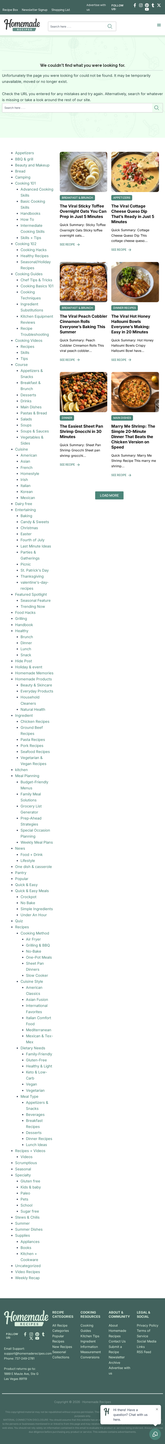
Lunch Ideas (36, 1144)
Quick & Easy (26, 884)
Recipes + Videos (30, 1150)
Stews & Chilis (27, 1217)
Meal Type (29, 1096)
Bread (20, 171)
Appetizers (24, 153)
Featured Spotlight (31, 594)
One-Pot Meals (39, 957)
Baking (26, 516)
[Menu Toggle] (159, 25)
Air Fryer (33, 939)
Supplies (22, 1235)
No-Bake (33, 951)
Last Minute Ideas (36, 546)
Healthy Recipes (35, 256)
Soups (26, 425)
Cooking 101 (25, 183)
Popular (21, 878)
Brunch (27, 637)
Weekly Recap (27, 1278)
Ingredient (24, 715)
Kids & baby (31, 1187)
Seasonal (23, 1169)
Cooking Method (35, 933)
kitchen (21, 769)
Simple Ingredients (37, 909)
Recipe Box (10, 9)
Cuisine (21, 449)
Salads (26, 419)
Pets (24, 1199)
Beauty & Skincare (36, 685)
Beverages (35, 1114)
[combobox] (77, 26)
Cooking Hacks (34, 250)
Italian (26, 485)
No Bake (28, 903)
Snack (26, 655)
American (29, 455)
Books (26, 1247)
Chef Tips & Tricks (36, 280)
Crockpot (28, 897)
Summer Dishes (29, 1229)
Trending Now (33, 606)
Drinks (26, 401)
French (27, 467)
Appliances (30, 1241)
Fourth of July (32, 540)
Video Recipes (27, 1271)
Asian (25, 461)
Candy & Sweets (35, 522)
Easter (26, 534)
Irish (24, 479)
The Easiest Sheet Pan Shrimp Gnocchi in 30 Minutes (81, 431)
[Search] (111, 26)
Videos (27, 1156)
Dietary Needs (33, 1048)
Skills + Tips (31, 237)
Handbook (24, 624)
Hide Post (23, 661)
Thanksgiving (32, 576)
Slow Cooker (37, 975)
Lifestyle (28, 860)
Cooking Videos (28, 340)
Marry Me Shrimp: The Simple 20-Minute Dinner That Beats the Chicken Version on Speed (133, 437)
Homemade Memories (34, 673)
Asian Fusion (37, 999)
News (20, 848)
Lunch (26, 649)
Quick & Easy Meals (32, 890)
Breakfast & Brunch (77, 197)
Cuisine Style (32, 981)
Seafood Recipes (35, 751)
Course (21, 364)
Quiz (19, 921)
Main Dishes (31, 407)
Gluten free (30, 1181)
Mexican (28, 497)
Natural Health (33, 709)
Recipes (27, 346)
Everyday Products (37, 691)
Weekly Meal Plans (37, 842)
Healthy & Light (39, 1066)
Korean (27, 491)
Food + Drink (32, 854)
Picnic (26, 564)
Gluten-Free (36, 1060)
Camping (22, 177)
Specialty (23, 1175)
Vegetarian (35, 1090)
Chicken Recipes (35, 721)
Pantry (20, 872)
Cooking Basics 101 (37, 286)
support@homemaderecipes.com (28, 1353)
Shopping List (61, 9)
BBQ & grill (24, 159)
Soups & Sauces (35, 431)
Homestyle (30, 473)
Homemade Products (33, 679)
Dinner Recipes (39, 1138)
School (26, 1205)
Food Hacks (25, 612)
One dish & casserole (33, 866)
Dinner (26, 643)
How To (27, 219)
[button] (109, 495)
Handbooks (30, 213)
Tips (24, 358)
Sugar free (30, 1211)
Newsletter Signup (34, 9)
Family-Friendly (39, 1054)
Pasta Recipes (33, 739)
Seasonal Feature (36, 600)
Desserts (28, 395)
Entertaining (25, 509)
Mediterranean (38, 1030)
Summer (22, 1223)
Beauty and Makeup (32, 165)
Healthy (21, 631)
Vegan (31, 1084)
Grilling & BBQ (38, 945)
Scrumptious (26, 1163)
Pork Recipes (32, 745)
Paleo (25, 1193)
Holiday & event (28, 667)
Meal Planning (27, 775)
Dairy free (23, 503)
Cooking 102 (25, 243)
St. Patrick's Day (35, 570)
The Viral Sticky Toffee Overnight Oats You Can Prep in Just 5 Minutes (83, 211)
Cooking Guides (29, 274)
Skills (25, 352)
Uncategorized (28, 1265)
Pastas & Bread (34, 413)
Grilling (21, 618)
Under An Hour (34, 915)
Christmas (29, 528)
